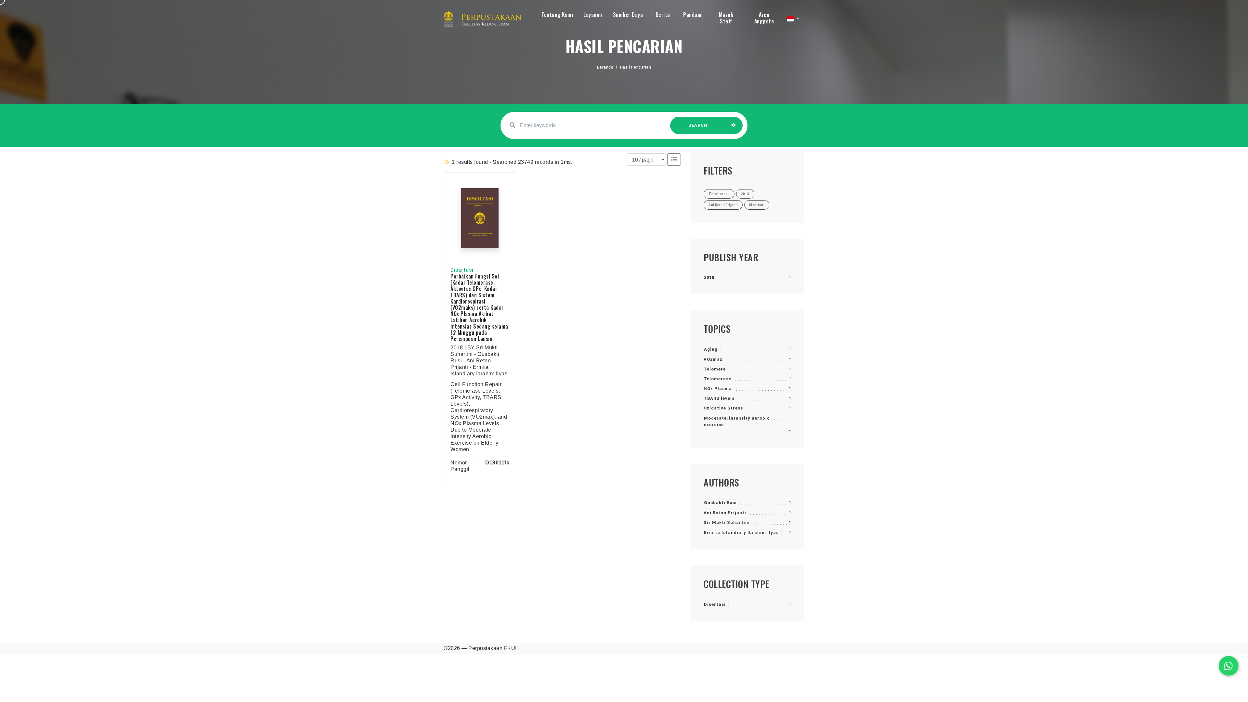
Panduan (693, 15)
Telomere (715, 369)
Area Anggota (764, 18)
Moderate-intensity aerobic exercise (737, 421)
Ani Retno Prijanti (725, 512)
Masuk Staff (726, 18)
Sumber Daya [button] (628, 15)
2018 (709, 277)
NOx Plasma (718, 388)
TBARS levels (719, 398)
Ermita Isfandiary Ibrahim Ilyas (741, 532)
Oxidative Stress (723, 408)
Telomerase (717, 378)
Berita (663, 15)
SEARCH (698, 125)
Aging (711, 349)
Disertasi (715, 604)
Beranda (605, 67)
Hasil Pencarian (635, 67)
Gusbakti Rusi (720, 502)
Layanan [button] (592, 15)
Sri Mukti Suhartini (727, 522)
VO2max (713, 359)
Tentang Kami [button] (557, 15)
